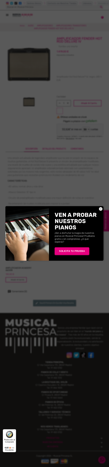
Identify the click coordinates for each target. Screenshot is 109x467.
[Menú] (14, 431)
